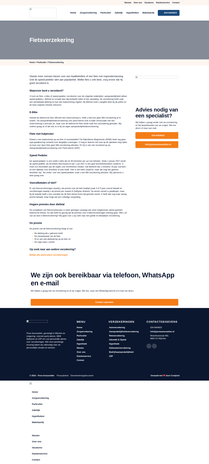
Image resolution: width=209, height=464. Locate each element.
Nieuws (127, 3)
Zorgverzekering (88, 13)
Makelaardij (148, 13)
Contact (175, 3)
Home (73, 13)
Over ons (138, 3)
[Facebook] (148, 346)
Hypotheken (132, 13)
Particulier (105, 13)
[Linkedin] (154, 346)
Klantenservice (163, 3)
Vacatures (149, 3)
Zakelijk (119, 13)
